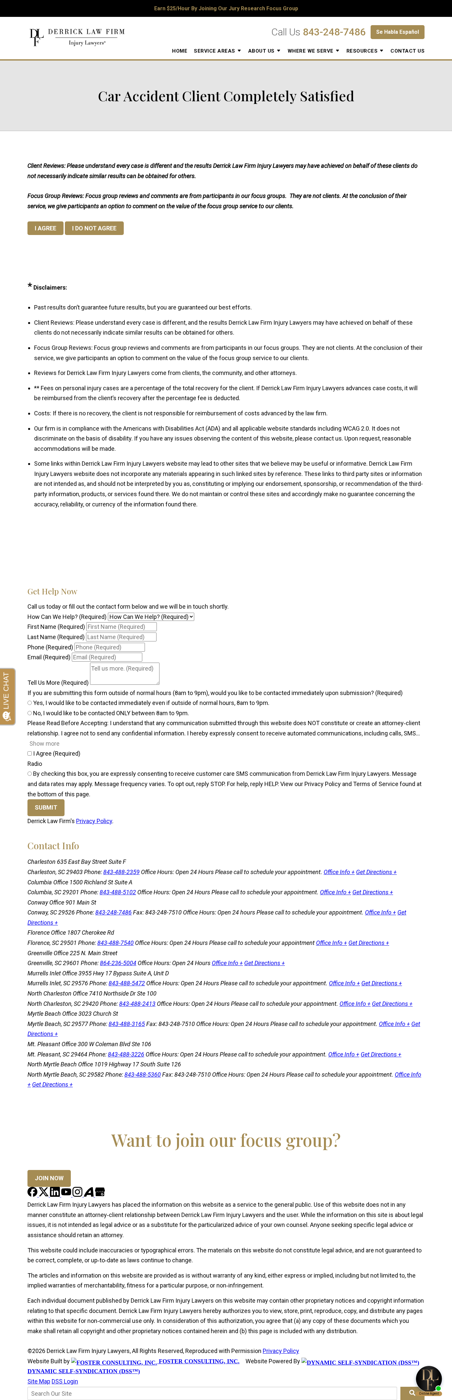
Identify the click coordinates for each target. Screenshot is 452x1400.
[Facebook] (33, 1194)
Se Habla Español (397, 32)
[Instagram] (78, 1194)
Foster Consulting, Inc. (198, 1361)
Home (179, 51)
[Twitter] (44, 1194)
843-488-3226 (126, 1054)
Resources (362, 51)
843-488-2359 (121, 871)
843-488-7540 (115, 942)
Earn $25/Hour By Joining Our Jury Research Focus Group (226, 8)
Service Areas (214, 51)
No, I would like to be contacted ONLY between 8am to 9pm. (110, 713)
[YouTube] (66, 1194)
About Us (261, 51)
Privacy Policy (94, 820)
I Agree (56, 753)
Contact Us (407, 51)
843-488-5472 (127, 983)
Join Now (49, 1178)
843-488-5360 (142, 1074)
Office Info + (339, 871)
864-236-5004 (118, 962)
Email (48, 657)
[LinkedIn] (55, 1194)
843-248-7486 (334, 32)
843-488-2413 (137, 1003)
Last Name (56, 636)
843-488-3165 (127, 1023)
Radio (34, 763)
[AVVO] (89, 1194)
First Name (56, 626)
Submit (46, 807)
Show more (44, 743)
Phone (50, 647)
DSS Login (65, 1381)
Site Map (38, 1381)
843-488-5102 (118, 892)
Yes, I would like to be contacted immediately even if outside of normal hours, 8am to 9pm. (150, 702)
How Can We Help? (67, 616)
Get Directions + (376, 871)
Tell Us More (58, 682)
